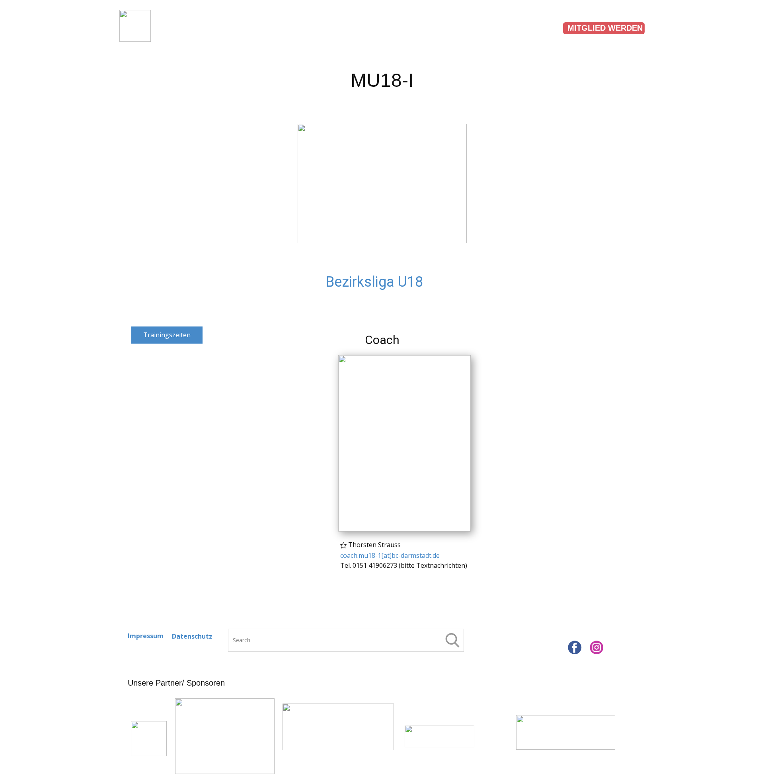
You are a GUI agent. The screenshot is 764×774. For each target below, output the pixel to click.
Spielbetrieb (462, 27)
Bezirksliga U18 (374, 282)
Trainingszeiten (360, 27)
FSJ (219, 27)
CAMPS (532, 27)
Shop (618, 27)
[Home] (135, 26)
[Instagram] (597, 647)
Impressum (146, 635)
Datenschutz (192, 636)
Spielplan (268, 27)
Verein (180, 27)
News (577, 27)
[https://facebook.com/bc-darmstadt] (575, 647)
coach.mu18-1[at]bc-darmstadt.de (390, 555)
